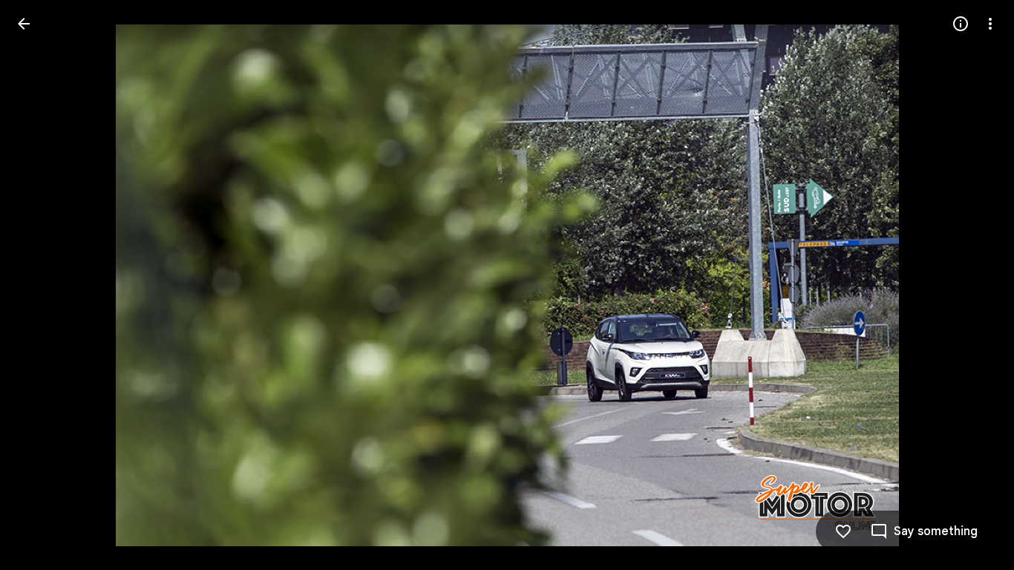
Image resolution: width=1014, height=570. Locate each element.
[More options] (990, 24)
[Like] (843, 531)
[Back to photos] (24, 24)
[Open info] (960, 24)
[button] (41, 285)
